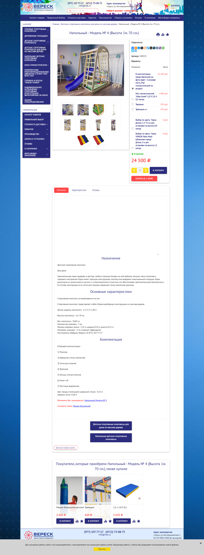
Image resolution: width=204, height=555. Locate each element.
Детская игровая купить (65, 448)
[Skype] (132, 50)
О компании (150, 17)
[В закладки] (167, 34)
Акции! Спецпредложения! (34, 101)
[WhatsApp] (163, 48)
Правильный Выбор (56, 17)
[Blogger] (145, 48)
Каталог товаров (37, 17)
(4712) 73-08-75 (94, 3)
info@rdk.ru (85, 5)
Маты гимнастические (36, 65)
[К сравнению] (163, 34)
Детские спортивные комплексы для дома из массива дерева (35, 49)
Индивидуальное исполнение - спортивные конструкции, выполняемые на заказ (36, 91)
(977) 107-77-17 (76, 3)
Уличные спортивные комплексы (35, 30)
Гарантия (92, 17)
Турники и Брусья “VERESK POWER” (33, 81)
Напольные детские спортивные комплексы (35, 58)
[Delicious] (148, 48)
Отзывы (138, 17)
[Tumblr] (157, 48)
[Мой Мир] (139, 48)
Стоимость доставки (77, 17)
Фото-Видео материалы (169, 17)
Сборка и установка (123, 17)
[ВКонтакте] (132, 48)
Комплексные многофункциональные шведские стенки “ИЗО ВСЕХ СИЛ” (37, 73)
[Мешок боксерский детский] (70, 500)
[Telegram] (135, 50)
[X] (142, 48)
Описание (61, 190)
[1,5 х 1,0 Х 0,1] (127, 490)
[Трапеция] (98, 498)
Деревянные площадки (36, 36)
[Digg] (151, 48)
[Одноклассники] (135, 48)
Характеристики (79, 190)
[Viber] (160, 48)
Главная (55, 24)
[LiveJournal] (154, 48)
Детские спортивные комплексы (35, 42)
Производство (105, 17)
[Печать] (158, 34)
